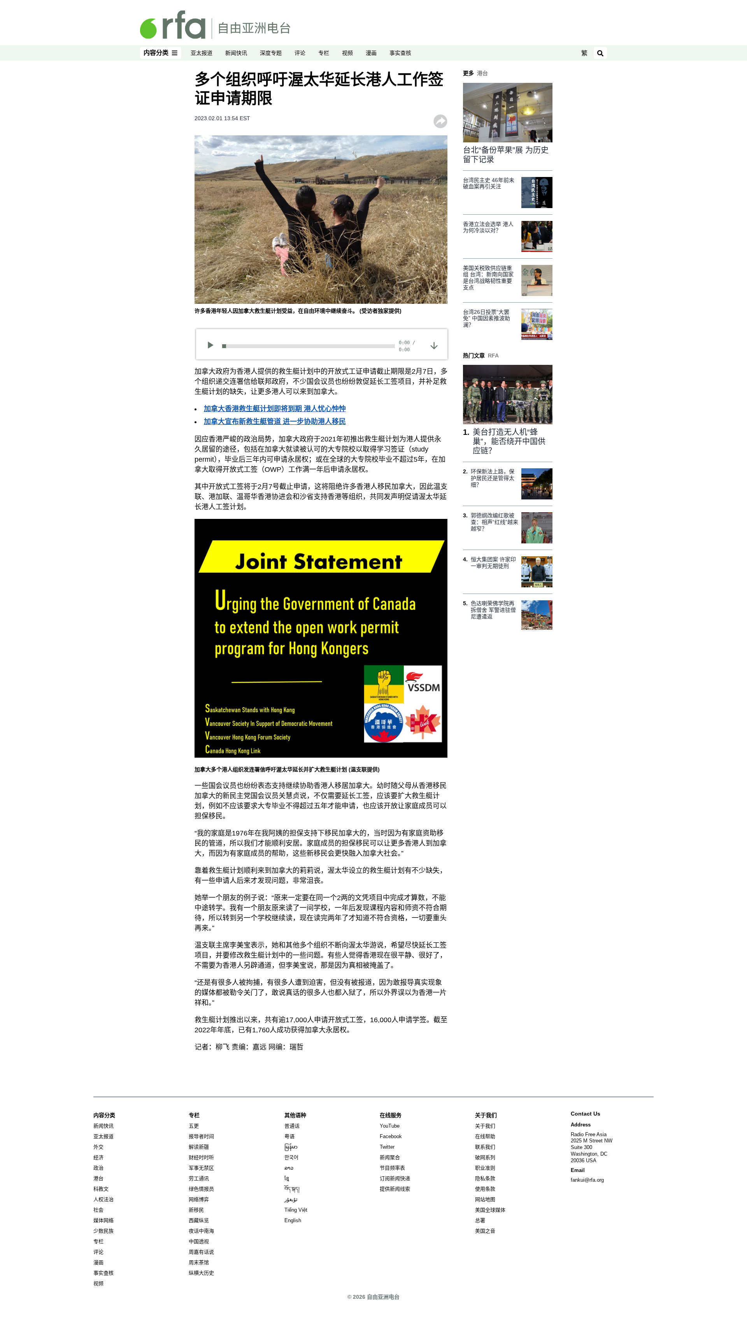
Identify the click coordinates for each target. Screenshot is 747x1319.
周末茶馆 (199, 1262)
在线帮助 (485, 1136)
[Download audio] (434, 345)
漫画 (371, 53)
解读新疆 (199, 1147)
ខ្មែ (286, 1178)
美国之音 (485, 1231)
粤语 (289, 1136)
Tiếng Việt (295, 1210)
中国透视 (199, 1241)
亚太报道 (201, 53)
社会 (98, 1210)
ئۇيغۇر (291, 1199)
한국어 (291, 1157)
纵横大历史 (201, 1273)
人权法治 (103, 1199)
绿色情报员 (201, 1189)
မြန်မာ (291, 1147)
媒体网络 (103, 1220)
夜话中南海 (201, 1231)
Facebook (391, 1136)
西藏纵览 (199, 1220)
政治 (98, 1168)
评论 (300, 53)
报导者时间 (201, 1136)
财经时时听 (201, 1157)
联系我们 (485, 1147)
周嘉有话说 (201, 1252)
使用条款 (485, 1189)
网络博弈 (199, 1199)
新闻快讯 (236, 53)
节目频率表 (392, 1168)
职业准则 (485, 1168)
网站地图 (485, 1199)
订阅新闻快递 (395, 1178)
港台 (98, 1178)
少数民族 (103, 1231)
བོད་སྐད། (292, 1189)
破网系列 (485, 1157)
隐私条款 (485, 1178)
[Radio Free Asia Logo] (215, 24)
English (292, 1220)
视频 (347, 53)
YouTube (390, 1126)
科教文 (101, 1189)
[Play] (213, 346)
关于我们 (485, 1126)
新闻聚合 (390, 1157)
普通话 (292, 1126)
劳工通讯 (199, 1178)
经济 (98, 1157)
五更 (194, 1126)
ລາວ (288, 1168)
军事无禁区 (201, 1168)
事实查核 (400, 53)
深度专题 (271, 53)
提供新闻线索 (395, 1189)
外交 (98, 1147)
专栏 (323, 53)
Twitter (387, 1147)
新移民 (196, 1210)
